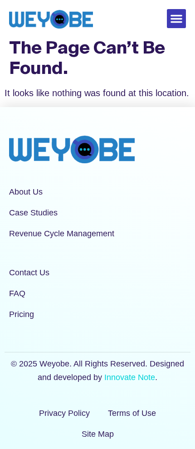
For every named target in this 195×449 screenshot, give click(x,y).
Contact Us (29, 272)
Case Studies (33, 212)
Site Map (98, 434)
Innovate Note (129, 377)
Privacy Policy (64, 413)
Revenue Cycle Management (61, 233)
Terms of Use (132, 413)
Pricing (21, 314)
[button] (176, 18)
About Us (26, 191)
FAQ (17, 293)
